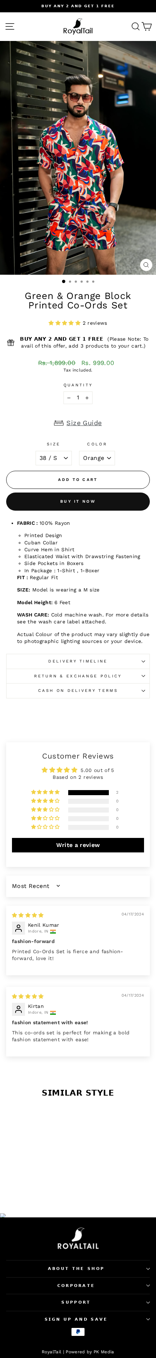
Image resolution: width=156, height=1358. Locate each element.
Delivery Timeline (77, 661)
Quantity (78, 385)
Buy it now (78, 501)
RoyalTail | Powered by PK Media (78, 1351)
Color (97, 444)
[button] (65, 323)
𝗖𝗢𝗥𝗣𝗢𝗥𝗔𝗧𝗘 (76, 1285)
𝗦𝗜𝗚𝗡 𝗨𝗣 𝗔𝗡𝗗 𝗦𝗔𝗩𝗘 (76, 1319)
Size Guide (84, 423)
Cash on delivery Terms (78, 690)
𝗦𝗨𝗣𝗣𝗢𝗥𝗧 (76, 1302)
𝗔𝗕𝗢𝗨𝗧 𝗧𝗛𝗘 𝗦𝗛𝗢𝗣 (76, 1268)
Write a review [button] (78, 845)
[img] (28, 915)
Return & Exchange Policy (78, 676)
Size (53, 444)
